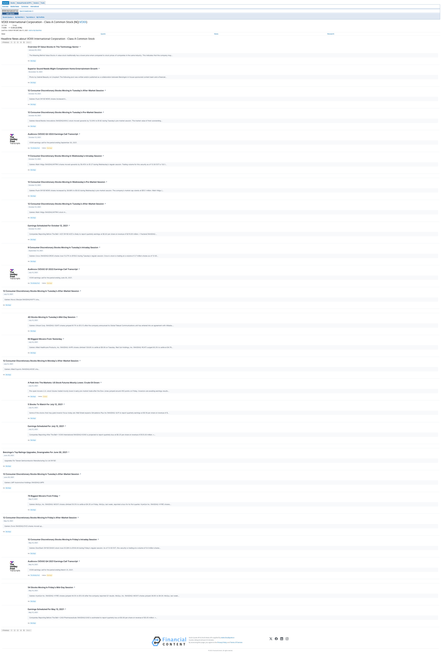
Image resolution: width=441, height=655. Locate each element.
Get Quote (10, 14)
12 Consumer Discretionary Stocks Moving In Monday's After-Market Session (42, 361)
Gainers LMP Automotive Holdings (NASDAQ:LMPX (24, 482)
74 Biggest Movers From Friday (44, 496)
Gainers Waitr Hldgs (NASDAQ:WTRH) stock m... (48, 212)
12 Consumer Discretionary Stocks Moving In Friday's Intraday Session (63, 539)
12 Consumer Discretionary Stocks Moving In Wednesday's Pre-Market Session (67, 182)
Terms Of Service (236, 642)
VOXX (82, 22)
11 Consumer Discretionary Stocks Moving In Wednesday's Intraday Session (66, 156)
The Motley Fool (35, 148)
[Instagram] (287, 641)
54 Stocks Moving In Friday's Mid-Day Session (51, 587)
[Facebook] (276, 641)
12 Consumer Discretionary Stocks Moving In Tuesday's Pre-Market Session (66, 112)
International (35, 6)
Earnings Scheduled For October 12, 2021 (49, 225)
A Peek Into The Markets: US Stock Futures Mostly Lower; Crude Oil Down (65, 382)
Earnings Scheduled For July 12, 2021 (47, 426)
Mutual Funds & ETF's (24, 3)
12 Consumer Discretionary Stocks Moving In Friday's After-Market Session (41, 517)
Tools (43, 3)
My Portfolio (40, 17)
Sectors (36, 3)
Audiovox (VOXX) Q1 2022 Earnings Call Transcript (54, 269)
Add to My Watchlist (35, 30)
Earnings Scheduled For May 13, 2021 (47, 609)
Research (330, 34)
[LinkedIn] (281, 641)
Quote (103, 34)
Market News (15, 6)
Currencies (24, 6)
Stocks (12, 3)
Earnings (49, 148)
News (216, 34)
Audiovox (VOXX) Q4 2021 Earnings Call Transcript (54, 561)
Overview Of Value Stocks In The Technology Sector (54, 47)
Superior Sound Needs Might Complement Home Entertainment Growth (64, 68)
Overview (5, 6)
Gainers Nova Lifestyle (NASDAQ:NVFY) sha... (22, 299)
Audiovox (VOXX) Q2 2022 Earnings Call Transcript (54, 134)
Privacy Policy (222, 642)
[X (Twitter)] (271, 641)
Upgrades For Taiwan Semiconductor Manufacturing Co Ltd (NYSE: (30, 461)
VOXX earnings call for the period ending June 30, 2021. (51, 278)
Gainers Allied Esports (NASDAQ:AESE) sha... (22, 369)
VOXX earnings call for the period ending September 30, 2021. (53, 143)
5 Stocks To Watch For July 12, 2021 (46, 404)
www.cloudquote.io (227, 637)
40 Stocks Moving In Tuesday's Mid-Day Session (53, 317)
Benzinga (33, 60)
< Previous (5, 42)
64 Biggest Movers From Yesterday (46, 339)
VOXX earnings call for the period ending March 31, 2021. (51, 570)
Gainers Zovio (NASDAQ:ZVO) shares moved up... (24, 526)
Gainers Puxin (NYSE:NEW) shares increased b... (48, 99)
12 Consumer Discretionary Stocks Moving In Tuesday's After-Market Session (67, 90)
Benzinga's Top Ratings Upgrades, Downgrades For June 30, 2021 (36, 452)
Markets (5, 3)
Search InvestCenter (26, 11)
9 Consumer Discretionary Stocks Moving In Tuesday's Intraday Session (64, 247)
